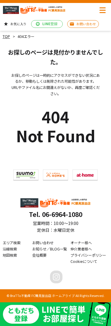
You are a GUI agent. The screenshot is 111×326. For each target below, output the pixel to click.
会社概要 (39, 255)
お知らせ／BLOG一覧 (49, 249)
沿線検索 (10, 249)
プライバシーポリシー (88, 255)
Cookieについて (83, 261)
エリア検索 (11, 242)
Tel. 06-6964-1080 (55, 214)
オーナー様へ (81, 242)
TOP (6, 36)
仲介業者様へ (81, 249)
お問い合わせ (43, 242)
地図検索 (10, 255)
